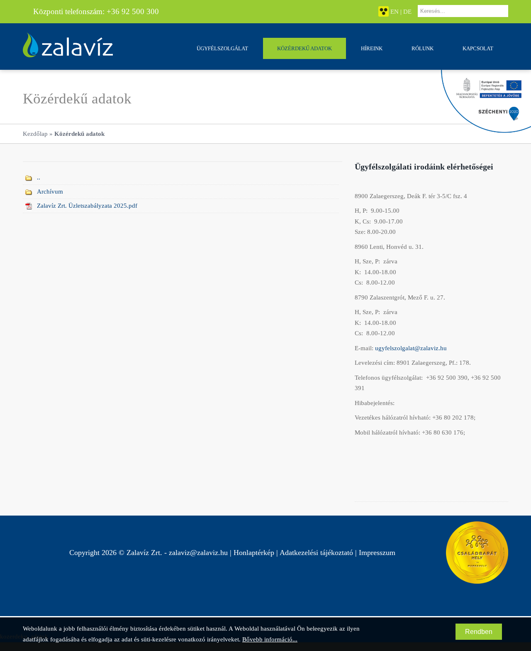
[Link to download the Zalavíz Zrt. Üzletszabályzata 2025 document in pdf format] (28, 205)
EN (394, 11)
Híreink (371, 48)
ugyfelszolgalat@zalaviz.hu (411, 348)
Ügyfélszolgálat (222, 48)
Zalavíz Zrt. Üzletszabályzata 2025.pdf (87, 205)
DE (407, 11)
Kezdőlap (35, 133)
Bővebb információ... (269, 639)
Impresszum (377, 552)
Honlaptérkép (254, 552)
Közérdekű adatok (304, 48)
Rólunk (423, 48)
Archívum (50, 191)
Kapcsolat (478, 48)
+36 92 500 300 (133, 11)
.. (38, 177)
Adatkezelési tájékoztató (316, 552)
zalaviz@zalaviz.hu (198, 552)
